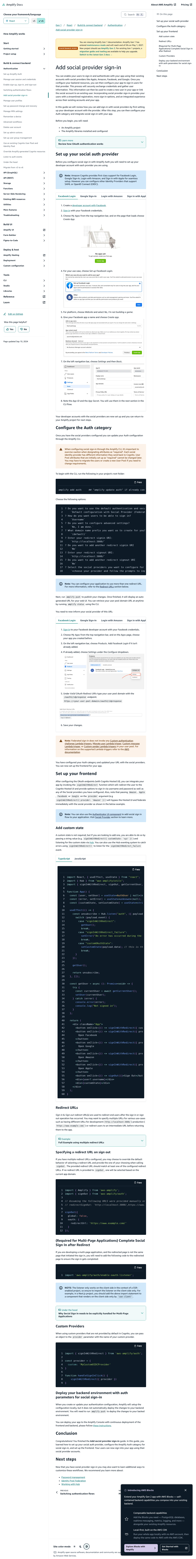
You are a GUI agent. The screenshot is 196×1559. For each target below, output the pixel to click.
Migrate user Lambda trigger (107, 743)
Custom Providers (70, 1326)
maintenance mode (96, 45)
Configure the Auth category (83, 427)
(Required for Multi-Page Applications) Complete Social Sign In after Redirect (176, 48)
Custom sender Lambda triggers (100, 746)
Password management (73, 1477)
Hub (92, 842)
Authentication (115, 25)
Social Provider (102, 817)
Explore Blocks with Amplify (135, 1548)
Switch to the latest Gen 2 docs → (96, 54)
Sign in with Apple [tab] (137, 196)
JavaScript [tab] (80, 858)
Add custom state (70, 828)
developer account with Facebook (89, 205)
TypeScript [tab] (64, 858)
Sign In (66, 629)
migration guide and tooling (93, 51)
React (12, 20)
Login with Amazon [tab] (112, 196)
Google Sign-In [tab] (88, 196)
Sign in (66, 210)
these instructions (102, 1425)
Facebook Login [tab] (67, 196)
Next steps (66, 1459)
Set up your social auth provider (87, 153)
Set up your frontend (76, 773)
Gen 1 (59, 25)
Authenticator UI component (106, 814)
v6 (42, 20)
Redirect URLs (107, 586)
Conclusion (66, 1433)
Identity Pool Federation (73, 1480)
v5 (34, 20)
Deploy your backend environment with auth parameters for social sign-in (92, 1395)
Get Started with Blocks (170, 1548)
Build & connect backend (89, 25)
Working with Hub (70, 1484)
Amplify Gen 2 (108, 48)
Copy (140, 482)
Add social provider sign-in (69, 29)
